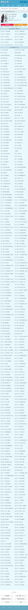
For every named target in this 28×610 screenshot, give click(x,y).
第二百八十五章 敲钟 (19, 437)
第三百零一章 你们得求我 (19, 459)
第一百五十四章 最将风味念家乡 (7, 260)
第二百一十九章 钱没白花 (19, 347)
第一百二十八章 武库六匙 (5, 224)
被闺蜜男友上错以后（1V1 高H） (7, 598)
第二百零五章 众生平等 (19, 328)
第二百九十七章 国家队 (19, 453)
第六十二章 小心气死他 (19, 131)
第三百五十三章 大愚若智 (19, 530)
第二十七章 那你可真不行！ (6, 85)
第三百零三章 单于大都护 (19, 462)
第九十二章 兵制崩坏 (5, 175)
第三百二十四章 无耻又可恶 (6, 492)
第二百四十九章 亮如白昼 (19, 388)
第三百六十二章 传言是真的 (6, 543)
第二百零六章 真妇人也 (5, 331)
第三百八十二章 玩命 (19, 44)
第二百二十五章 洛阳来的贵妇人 (21, 355)
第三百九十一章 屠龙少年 (5, 34)
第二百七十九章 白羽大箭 (19, 429)
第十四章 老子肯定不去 (19, 66)
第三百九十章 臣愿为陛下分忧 (20, 34)
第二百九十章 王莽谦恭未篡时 (6, 445)
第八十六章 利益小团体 (5, 167)
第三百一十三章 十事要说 (19, 475)
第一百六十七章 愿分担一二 (20, 276)
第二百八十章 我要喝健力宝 (6, 431)
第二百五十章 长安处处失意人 (6, 391)
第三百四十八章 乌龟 (5, 524)
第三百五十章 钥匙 (4, 527)
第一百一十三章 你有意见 (19, 202)
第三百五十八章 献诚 (5, 538)
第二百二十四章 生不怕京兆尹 (6, 355)
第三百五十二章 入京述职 (5, 530)
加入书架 (20, 24)
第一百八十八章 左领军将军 (6, 306)
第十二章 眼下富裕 (18, 63)
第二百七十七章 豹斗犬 (19, 426)
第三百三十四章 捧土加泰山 (6, 505)
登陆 (22, 1)
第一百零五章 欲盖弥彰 (19, 191)
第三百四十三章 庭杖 (19, 516)
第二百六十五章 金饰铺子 (19, 410)
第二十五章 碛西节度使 (5, 82)
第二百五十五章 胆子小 (19, 396)
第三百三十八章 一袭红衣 (5, 511)
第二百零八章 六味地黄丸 (5, 333)
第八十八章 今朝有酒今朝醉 (6, 170)
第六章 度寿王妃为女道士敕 (20, 55)
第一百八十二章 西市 (5, 298)
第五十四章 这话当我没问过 (20, 120)
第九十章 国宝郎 (4, 172)
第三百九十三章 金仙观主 (5, 31)
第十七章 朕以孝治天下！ (5, 71)
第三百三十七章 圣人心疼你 (20, 508)
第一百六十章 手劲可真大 (5, 268)
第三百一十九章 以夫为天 (19, 483)
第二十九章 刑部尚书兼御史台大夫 (7, 88)
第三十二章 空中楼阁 (19, 90)
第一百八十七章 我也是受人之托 (21, 303)
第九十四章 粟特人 (4, 178)
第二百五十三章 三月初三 (19, 393)
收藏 (8, 5)
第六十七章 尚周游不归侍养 (6, 140)
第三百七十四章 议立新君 (5, 560)
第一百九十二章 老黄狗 (5, 311)
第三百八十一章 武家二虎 (19, 568)
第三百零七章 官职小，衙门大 (20, 467)
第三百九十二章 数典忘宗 (19, 31)
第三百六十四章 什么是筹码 (6, 546)
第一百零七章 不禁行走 (19, 194)
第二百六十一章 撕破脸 (19, 404)
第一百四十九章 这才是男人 (20, 251)
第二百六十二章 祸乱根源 (5, 407)
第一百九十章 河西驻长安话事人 (7, 309)
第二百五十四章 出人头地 (5, 396)
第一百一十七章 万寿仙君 (19, 208)
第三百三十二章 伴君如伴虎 (6, 502)
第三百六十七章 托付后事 (19, 549)
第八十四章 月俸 (4, 164)
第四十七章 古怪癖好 (5, 112)
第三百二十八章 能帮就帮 (5, 497)
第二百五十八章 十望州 (5, 401)
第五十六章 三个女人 (19, 123)
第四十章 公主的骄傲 (19, 101)
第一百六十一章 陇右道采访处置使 (21, 268)
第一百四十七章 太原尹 (19, 249)
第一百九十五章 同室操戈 (19, 314)
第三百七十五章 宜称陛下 (19, 560)
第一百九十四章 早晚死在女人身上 (7, 314)
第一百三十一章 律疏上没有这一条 (21, 227)
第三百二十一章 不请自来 (19, 486)
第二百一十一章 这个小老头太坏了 (21, 336)
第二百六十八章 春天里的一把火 (7, 415)
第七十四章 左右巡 (18, 148)
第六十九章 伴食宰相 (5, 142)
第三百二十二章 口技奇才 (5, 489)
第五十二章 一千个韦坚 (19, 118)
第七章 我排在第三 (4, 58)
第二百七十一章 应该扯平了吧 (20, 418)
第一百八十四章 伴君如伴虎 (6, 301)
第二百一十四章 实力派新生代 (6, 341)
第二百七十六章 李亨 (5, 426)
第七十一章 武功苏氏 (5, 145)
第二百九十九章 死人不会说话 (20, 456)
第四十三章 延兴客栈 (5, 107)
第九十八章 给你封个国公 (5, 183)
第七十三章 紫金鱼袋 (5, 148)
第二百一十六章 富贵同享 (5, 344)
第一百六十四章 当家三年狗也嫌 (7, 273)
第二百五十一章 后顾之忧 (19, 391)
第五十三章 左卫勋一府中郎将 (6, 120)
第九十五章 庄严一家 (19, 178)
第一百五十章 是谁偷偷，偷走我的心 (8, 254)
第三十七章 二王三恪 (5, 99)
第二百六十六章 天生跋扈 (5, 412)
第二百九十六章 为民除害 (5, 453)
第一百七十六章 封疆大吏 (5, 290)
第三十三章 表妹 (4, 93)
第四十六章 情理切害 (19, 110)
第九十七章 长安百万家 (19, 180)
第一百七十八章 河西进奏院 (6, 292)
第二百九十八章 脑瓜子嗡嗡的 (6, 456)
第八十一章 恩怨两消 (19, 159)
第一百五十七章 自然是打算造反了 (21, 262)
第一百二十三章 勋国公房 (19, 216)
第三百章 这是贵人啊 (5, 459)
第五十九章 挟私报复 (5, 129)
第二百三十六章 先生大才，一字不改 (8, 371)
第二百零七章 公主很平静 (19, 331)
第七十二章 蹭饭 (18, 145)
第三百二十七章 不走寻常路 (20, 494)
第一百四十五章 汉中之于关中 (20, 246)
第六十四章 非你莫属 (19, 134)
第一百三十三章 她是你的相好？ (21, 230)
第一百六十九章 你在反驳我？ (20, 279)
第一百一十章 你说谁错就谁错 (6, 200)
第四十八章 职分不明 (19, 112)
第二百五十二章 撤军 (5, 393)
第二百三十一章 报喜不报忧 (20, 363)
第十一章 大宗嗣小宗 (5, 63)
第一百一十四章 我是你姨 (5, 205)
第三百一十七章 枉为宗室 (19, 481)
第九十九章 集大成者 (19, 183)
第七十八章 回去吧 (4, 156)
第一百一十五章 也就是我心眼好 (21, 205)
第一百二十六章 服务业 (5, 221)
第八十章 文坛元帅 (4, 159)
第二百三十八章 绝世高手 (5, 374)
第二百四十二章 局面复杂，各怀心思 (8, 380)
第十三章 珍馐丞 (4, 66)
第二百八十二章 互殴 (5, 434)
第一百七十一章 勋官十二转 (20, 281)
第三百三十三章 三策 (19, 502)
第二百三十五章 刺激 (19, 369)
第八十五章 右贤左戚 (19, 164)
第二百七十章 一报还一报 (5, 418)
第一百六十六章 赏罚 (5, 276)
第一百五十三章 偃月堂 (19, 257)
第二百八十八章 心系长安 (5, 442)
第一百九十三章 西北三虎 (19, 311)
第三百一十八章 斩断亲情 (5, 483)
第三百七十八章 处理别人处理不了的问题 (8, 565)
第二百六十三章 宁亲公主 (19, 407)
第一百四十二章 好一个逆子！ (6, 243)
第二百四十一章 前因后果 (19, 377)
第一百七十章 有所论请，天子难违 (7, 281)
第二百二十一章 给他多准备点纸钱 (21, 350)
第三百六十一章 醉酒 (19, 541)
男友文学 (5, 2)
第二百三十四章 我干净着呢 (6, 369)
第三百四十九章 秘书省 (19, 524)
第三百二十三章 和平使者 (19, 489)
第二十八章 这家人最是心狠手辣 (21, 85)
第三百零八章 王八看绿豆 (5, 470)
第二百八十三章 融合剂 (19, 434)
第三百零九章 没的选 (19, 470)
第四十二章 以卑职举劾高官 (20, 104)
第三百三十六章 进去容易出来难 (7, 508)
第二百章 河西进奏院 (5, 322)
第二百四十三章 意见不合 (19, 380)
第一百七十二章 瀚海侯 (5, 284)
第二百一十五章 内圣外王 (19, 341)
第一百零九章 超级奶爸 (19, 197)
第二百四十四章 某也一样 (5, 382)
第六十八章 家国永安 (19, 140)
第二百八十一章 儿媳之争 (19, 431)
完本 (13, 5)
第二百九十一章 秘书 (19, 445)
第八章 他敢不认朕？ (19, 58)
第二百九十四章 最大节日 (5, 451)
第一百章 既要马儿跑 (5, 186)
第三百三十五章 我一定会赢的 (20, 505)
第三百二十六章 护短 (5, 494)
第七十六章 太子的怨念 (5, 153)
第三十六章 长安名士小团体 (20, 96)
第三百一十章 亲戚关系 (5, 472)
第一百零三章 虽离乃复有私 (20, 189)
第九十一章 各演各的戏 (19, 172)
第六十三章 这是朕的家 (5, 134)
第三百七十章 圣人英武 (5, 554)
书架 (25, 5)
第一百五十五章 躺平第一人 (20, 260)
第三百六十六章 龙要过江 (5, 549)
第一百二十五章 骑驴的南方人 (20, 219)
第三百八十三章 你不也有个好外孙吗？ (8, 44)
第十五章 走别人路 (4, 69)
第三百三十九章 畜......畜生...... (20, 511)
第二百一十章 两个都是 (5, 336)
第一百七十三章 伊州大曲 (19, 284)
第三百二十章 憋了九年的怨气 (6, 486)
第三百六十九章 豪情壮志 (19, 552)
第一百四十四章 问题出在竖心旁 (7, 246)
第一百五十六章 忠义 (5, 262)
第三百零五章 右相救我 (19, 464)
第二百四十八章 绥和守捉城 (6, 388)
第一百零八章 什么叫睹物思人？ (7, 197)
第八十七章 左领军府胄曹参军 (20, 167)
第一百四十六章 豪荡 (5, 249)
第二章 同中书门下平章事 (19, 49)
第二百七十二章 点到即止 (5, 421)
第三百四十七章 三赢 (19, 522)
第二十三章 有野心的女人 (5, 79)
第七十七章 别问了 (18, 153)
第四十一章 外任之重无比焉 (6, 104)
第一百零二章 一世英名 (5, 189)
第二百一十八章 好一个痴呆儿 (6, 347)
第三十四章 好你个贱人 (19, 93)
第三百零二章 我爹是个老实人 (6, 462)
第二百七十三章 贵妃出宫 (19, 421)
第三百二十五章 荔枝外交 (19, 492)
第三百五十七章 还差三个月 (20, 535)
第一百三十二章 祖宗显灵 (5, 230)
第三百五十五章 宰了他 (19, 532)
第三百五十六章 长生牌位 (5, 535)
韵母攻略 (7, 595)
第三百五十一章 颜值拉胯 (19, 527)
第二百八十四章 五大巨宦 (5, 437)
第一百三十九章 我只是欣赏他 (20, 238)
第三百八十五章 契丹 (5, 42)
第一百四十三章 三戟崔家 (19, 243)
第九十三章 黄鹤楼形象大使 (20, 175)
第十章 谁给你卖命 (18, 60)
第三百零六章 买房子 (5, 467)
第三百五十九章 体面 (19, 538)
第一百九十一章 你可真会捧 (20, 309)
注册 (26, 1)
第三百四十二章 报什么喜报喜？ (7, 516)
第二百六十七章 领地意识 (19, 412)
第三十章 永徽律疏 (18, 88)
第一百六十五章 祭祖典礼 (19, 273)
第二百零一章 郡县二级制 (19, 322)
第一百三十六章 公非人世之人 (6, 235)
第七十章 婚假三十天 (19, 142)
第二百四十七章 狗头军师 (19, 385)
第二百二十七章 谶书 (19, 358)
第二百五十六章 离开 (5, 399)
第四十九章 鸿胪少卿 (5, 115)
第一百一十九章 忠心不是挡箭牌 (21, 210)
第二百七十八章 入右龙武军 (6, 429)
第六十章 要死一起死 (19, 129)
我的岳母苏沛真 (20, 598)
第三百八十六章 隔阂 (19, 39)
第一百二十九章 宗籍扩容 (19, 224)
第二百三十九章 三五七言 (19, 374)
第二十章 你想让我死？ (19, 74)
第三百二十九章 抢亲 (19, 497)
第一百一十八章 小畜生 (5, 210)
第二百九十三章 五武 (19, 448)
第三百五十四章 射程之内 (5, 532)
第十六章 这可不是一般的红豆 (20, 69)
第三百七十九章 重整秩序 (19, 565)
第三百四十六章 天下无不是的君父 (7, 522)
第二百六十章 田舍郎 (5, 404)
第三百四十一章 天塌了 (19, 513)
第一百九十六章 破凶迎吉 (5, 317)
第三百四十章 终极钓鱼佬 (5, 513)
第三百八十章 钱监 (4, 568)
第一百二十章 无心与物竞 (5, 213)
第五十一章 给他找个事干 (5, 118)
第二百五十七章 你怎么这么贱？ (21, 399)
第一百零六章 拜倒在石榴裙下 (6, 194)
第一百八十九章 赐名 (19, 306)
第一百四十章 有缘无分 (5, 240)
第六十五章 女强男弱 (5, 137)
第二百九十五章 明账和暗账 (20, 451)
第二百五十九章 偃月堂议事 (20, 401)
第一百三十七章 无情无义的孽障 (21, 235)
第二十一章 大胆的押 (5, 77)
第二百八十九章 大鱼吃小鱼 (20, 442)
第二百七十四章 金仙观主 (5, 423)
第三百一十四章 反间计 (5, 478)
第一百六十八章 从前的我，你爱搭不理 (8, 279)
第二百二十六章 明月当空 (5, 358)
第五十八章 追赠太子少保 (19, 126)
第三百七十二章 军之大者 (5, 557)
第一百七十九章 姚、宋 (19, 292)
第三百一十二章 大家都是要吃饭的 (7, 475)
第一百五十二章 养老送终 (5, 257)
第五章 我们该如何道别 (5, 55)
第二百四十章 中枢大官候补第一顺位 (8, 377)
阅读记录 (19, 5)
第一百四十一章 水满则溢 (19, 240)
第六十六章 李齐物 (18, 137)
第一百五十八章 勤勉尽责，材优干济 (8, 265)
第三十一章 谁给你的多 (5, 90)
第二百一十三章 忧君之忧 (19, 339)
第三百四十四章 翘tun (5, 519)
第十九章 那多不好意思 (5, 74)
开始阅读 (7, 24)
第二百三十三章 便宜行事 (19, 366)
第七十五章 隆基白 (4, 150)
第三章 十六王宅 (4, 52)
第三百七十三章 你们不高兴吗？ (21, 557)
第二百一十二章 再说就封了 (6, 339)
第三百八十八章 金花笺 (19, 36)
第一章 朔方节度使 (4, 49)
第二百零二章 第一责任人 (5, 325)
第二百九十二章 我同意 (5, 448)
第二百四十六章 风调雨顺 (5, 385)
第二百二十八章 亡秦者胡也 (6, 361)
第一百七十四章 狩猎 (5, 287)
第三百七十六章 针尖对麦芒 (6, 562)
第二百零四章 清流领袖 (5, 328)
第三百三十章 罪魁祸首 (5, 500)
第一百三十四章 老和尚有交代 (6, 232)
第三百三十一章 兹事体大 (19, 500)
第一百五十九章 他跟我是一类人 (21, 265)
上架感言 (16, 150)
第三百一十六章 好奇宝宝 (5, 481)
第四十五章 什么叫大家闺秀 (6, 110)
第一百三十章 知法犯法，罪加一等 (7, 227)
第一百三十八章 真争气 (5, 238)
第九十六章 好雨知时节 (5, 180)
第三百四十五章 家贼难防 (19, 519)
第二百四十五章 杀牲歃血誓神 (20, 382)
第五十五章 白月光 (4, 123)
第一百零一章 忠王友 (19, 186)
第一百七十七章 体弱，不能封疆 (21, 290)
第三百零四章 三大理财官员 (6, 464)
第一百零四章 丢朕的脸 (5, 191)
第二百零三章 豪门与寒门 (19, 325)
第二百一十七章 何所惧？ (19, 344)
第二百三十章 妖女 (4, 363)
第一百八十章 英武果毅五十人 (6, 295)
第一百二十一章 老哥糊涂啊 (20, 213)
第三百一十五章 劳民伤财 (19, 478)
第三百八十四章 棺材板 (19, 42)
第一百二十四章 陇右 (5, 219)
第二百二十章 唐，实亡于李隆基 (7, 350)
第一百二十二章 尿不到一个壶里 (7, 216)
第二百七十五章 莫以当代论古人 (21, 423)
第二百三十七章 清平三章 (19, 371)
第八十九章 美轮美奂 (19, 170)
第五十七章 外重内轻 (5, 126)
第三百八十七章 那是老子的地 (6, 39)
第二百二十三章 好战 (19, 352)
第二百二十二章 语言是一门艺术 (7, 352)
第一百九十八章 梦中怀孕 (5, 320)
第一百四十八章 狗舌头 (5, 251)
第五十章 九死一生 (18, 115)
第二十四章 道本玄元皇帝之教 (20, 79)
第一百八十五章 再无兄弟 (19, 301)
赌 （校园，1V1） (21, 595)
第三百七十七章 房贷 (19, 562)
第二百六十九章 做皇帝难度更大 (21, 415)
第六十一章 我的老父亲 (5, 131)
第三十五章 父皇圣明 (5, 96)
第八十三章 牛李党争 (19, 161)
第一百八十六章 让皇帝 (5, 303)
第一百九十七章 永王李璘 (19, 317)
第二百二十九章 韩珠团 (19, 361)
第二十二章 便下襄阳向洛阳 (20, 77)
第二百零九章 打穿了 (19, 333)
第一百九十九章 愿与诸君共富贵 (21, 320)
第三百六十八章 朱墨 (5, 552)
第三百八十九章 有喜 (5, 36)
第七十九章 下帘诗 (18, 156)
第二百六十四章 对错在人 (5, 410)
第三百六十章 (3, 541)
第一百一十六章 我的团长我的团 (7, 208)
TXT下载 (25, 15)
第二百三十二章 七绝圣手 (5, 366)
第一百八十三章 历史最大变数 (20, 298)
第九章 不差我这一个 (5, 60)
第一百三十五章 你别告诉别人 (20, 232)
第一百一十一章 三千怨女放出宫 (21, 200)
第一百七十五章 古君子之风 (20, 287)
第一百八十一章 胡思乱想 (19, 295)
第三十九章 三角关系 (5, 101)
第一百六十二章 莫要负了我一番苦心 (8, 271)
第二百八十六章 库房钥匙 (5, 440)
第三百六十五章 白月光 (19, 546)
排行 (3, 5)
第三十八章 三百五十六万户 (20, 99)
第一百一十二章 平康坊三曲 (6, 202)
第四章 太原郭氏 (18, 52)
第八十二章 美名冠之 (5, 161)
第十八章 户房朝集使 (19, 71)
